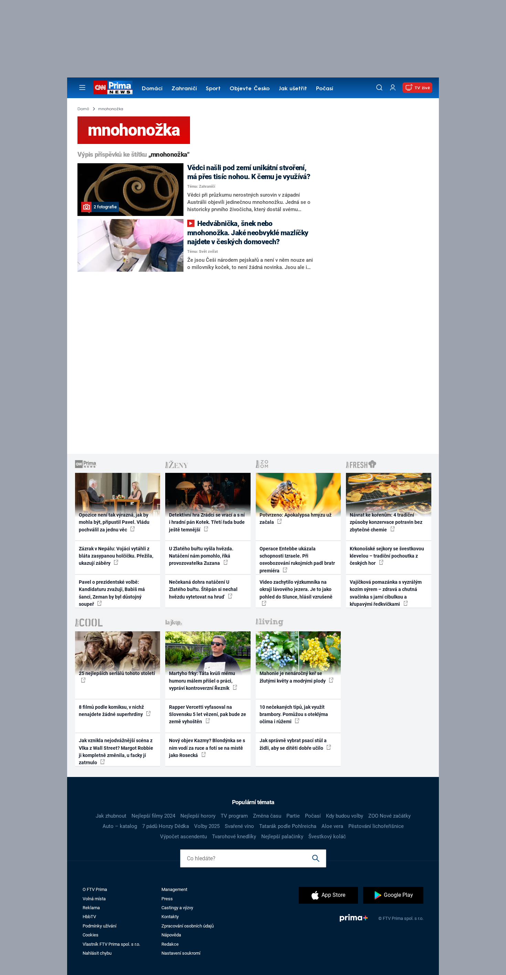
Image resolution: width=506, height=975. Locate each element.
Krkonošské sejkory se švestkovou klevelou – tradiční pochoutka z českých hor (387, 556)
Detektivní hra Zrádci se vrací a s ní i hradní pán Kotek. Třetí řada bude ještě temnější (207, 522)
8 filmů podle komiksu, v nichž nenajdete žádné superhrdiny (111, 710)
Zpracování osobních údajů (187, 926)
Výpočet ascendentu (183, 836)
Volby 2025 (207, 826)
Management (174, 889)
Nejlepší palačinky (282, 836)
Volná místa (94, 898)
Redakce (170, 944)
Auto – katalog (120, 826)
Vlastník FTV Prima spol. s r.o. (111, 944)
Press (167, 898)
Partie (293, 816)
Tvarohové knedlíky (234, 836)
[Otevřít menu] (82, 87)
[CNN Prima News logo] (113, 87)
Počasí (324, 89)
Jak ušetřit (293, 89)
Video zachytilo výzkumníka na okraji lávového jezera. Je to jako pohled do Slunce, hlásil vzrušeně (296, 589)
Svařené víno (239, 826)
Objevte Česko (250, 89)
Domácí (152, 89)
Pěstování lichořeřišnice (376, 826)
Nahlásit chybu (97, 953)
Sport (213, 89)
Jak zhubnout (111, 816)
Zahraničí (184, 89)
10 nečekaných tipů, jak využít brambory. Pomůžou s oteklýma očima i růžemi (294, 714)
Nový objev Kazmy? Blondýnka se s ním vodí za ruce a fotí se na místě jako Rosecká (207, 748)
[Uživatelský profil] (393, 87)
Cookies (90, 934)
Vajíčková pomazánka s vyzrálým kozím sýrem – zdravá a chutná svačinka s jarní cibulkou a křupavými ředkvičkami (386, 593)
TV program (234, 816)
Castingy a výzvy (177, 907)
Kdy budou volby (344, 816)
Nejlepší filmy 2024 (153, 816)
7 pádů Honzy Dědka (165, 826)
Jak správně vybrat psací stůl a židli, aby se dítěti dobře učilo (293, 744)
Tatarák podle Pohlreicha (287, 826)
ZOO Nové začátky (389, 816)
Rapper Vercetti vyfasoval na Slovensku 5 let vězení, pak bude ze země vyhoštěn (207, 714)
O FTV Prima (95, 889)
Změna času (267, 816)
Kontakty (170, 916)
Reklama (91, 907)
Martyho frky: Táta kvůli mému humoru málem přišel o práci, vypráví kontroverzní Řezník (202, 681)
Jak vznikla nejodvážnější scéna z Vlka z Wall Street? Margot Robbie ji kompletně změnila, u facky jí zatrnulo (116, 751)
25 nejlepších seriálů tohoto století (117, 673)
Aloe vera (332, 826)
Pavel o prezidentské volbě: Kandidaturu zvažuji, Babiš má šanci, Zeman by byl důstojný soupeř (112, 593)
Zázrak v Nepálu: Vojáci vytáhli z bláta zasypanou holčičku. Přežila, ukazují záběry (116, 556)
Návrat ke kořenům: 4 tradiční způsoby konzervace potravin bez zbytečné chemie (386, 522)
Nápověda (171, 934)
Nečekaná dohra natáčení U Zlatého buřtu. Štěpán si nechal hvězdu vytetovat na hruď (203, 589)
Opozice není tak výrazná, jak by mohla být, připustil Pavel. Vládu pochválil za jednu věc (114, 522)
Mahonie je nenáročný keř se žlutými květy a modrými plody (293, 677)
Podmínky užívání (99, 926)
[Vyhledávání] (379, 87)
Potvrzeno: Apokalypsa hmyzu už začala (295, 518)
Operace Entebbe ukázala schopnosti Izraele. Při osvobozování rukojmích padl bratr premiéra (297, 559)
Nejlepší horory (197, 816)
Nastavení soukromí (180, 953)
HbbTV (89, 916)
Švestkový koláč (327, 836)
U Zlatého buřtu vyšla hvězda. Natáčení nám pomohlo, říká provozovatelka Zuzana (201, 556)
